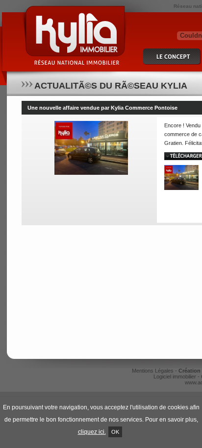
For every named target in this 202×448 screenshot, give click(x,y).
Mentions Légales (153, 371)
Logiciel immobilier (174, 376)
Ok (115, 432)
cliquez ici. (92, 431)
